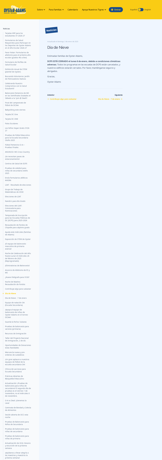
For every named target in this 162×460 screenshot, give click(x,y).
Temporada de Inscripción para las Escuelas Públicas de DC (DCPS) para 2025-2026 (17, 218)
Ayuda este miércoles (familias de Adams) (18, 233)
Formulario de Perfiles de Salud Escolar (15, 63)
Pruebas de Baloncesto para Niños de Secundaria (17, 423)
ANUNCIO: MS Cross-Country (17, 152)
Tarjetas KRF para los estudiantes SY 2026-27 (15, 34)
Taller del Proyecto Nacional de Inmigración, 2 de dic (17, 339)
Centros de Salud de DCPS (16, 163)
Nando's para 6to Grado (15, 201)
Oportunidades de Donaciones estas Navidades (18, 346)
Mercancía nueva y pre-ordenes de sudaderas (15, 353)
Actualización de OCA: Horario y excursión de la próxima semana (18, 445)
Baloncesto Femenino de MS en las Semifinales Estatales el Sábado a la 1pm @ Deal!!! (18, 95)
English (148, 10)
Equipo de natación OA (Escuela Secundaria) (15, 303)
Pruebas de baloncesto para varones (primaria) (17, 327)
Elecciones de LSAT (13, 196)
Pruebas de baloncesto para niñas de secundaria (17, 430)
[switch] (141, 9)
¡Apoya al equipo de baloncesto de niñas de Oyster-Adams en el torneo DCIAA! (16, 313)
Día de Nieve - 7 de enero (16, 298)
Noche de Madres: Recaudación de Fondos (15, 283)
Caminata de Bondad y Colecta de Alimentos (18, 408)
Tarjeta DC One (11, 114)
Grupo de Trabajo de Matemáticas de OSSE (14, 190)
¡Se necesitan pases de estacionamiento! (14, 157)
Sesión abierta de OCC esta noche (16, 415)
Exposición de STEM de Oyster (18, 239)
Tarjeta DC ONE (11, 119)
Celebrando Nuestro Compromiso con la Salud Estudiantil (16, 86)
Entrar (117, 9)
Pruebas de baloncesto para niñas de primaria (17, 437)
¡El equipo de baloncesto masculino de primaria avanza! (15, 246)
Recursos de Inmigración (15, 333)
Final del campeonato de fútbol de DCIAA (15, 103)
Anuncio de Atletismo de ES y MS (17, 271)
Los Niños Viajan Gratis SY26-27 (17, 129)
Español (133, 10)
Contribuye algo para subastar (18, 289)
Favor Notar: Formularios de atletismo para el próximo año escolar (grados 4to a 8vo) (18, 55)
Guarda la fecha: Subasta (15, 322)
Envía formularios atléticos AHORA (16, 179)
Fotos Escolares (11, 123)
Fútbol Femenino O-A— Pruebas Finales (15, 146)
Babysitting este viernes (15, 110)
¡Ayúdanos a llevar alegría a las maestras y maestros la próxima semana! (17, 455)
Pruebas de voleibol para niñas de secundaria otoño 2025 (16, 170)
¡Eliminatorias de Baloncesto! (17, 265)
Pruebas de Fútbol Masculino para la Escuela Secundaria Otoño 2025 (17, 137)
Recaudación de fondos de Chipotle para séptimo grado (17, 226)
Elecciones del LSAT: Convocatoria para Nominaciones (13, 208)
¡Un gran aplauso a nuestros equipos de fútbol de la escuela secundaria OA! (17, 362)
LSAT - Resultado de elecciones (18, 185)
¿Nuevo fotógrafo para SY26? (17, 277)
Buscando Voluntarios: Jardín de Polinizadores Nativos (17, 77)
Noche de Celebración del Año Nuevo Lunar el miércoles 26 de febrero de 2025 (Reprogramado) (18, 257)
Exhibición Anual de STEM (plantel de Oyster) (16, 70)
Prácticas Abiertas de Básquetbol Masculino (14, 377)
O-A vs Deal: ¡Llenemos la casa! (15, 401)
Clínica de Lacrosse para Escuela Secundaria (15, 370)
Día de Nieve (10, 293)
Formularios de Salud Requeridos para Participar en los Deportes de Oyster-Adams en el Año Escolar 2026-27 (18, 44)
